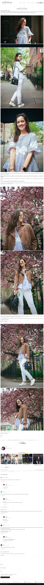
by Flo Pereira (7, 2)
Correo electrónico (3, 567)
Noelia (4, 524)
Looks (24, 7)
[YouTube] (40, 3)
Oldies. (16, 464)
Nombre (2, 564)
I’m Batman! (27, 464)
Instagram (10, 448)
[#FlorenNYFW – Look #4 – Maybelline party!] (38, 459)
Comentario (2, 555)
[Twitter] (36, 3)
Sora (3, 544)
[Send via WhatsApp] (9, 467)
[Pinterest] (39, 3)
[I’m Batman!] (27, 459)
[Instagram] (37, 3)
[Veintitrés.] (6, 459)
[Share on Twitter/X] (8, 467)
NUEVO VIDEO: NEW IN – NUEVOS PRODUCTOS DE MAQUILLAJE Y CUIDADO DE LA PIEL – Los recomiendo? (11, 470)
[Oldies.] (16, 459)
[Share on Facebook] (7, 467)
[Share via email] (5, 467)
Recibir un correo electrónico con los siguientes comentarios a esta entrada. (9, 574)
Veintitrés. (5, 464)
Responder (3, 481)
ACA (8, 321)
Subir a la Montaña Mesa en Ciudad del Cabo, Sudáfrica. (33, 470)
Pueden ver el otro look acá (24, 316)
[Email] (24, 443)
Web (1, 571)
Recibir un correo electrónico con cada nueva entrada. (6, 575)
